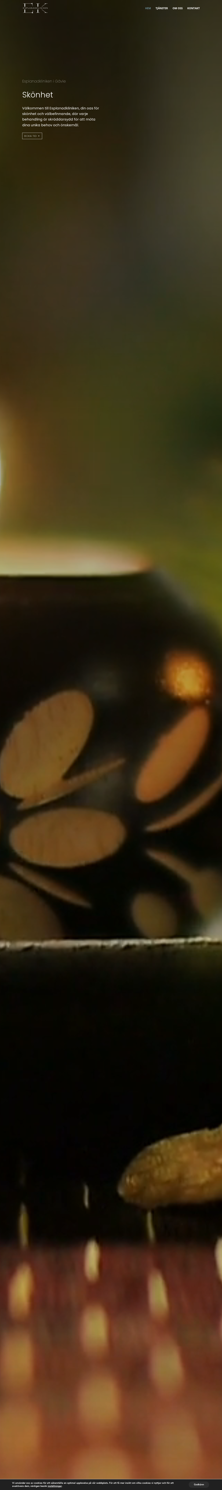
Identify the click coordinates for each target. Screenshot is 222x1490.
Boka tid (30, 144)
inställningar (55, 1486)
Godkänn (199, 1484)
